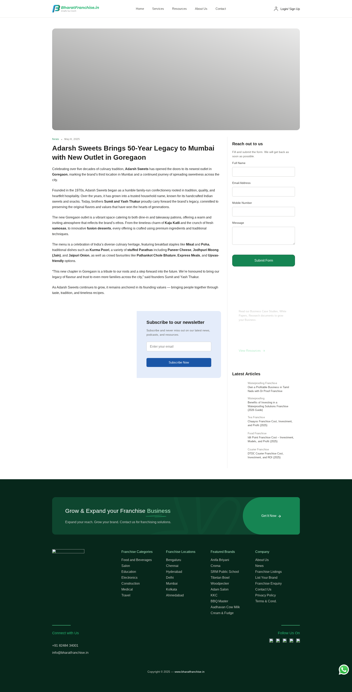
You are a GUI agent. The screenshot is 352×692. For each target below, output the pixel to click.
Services (158, 8)
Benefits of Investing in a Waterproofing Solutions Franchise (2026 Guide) (268, 406)
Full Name (238, 163)
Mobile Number (242, 202)
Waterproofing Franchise (262, 383)
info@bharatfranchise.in (70, 653)
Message (238, 222)
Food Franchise (257, 433)
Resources (179, 8)
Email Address (241, 182)
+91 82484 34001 (65, 645)
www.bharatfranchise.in (190, 671)
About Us (201, 8)
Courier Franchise (258, 449)
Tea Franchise (256, 417)
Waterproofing (256, 398)
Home (140, 8)
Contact (221, 8)
